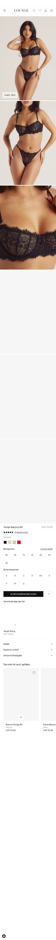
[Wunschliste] (40, 10)
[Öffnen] (4, 10)
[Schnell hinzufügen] (15, 625)
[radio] (6, 555)
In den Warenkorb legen (23, 594)
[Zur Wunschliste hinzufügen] (49, 594)
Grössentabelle (46, 549)
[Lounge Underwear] (21, 10)
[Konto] (45, 10)
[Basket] (51, 10)
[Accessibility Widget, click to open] (4, 936)
